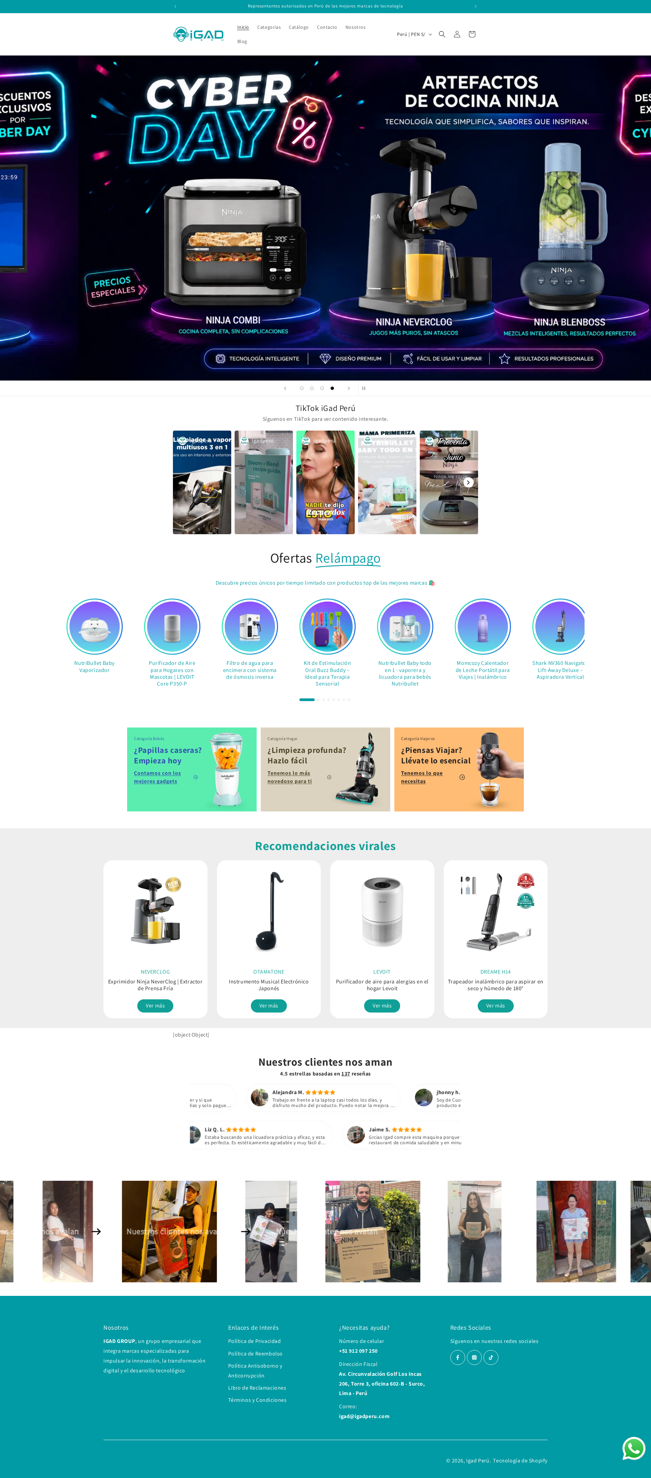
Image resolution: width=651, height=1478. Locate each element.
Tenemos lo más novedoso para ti (290, 777)
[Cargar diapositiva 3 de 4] (322, 388)
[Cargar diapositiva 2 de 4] (312, 388)
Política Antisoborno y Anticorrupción (255, 1370)
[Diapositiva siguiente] (348, 388)
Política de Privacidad (254, 1341)
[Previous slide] (109, 934)
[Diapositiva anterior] (285, 388)
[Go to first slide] (542, 934)
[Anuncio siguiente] (475, 6)
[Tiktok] (491, 1357)
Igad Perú (477, 1460)
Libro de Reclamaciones (257, 1387)
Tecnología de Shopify (520, 1460)
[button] (442, 34)
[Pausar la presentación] (365, 388)
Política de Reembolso (255, 1353)
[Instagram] (474, 1357)
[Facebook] (457, 1357)
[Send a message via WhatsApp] (634, 1448)
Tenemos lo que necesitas (422, 777)
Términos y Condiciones (257, 1400)
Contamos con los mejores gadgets (157, 777)
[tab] (306, 699)
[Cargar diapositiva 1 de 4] (302, 388)
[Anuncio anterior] (175, 6)
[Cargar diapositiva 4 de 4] (332, 388)
